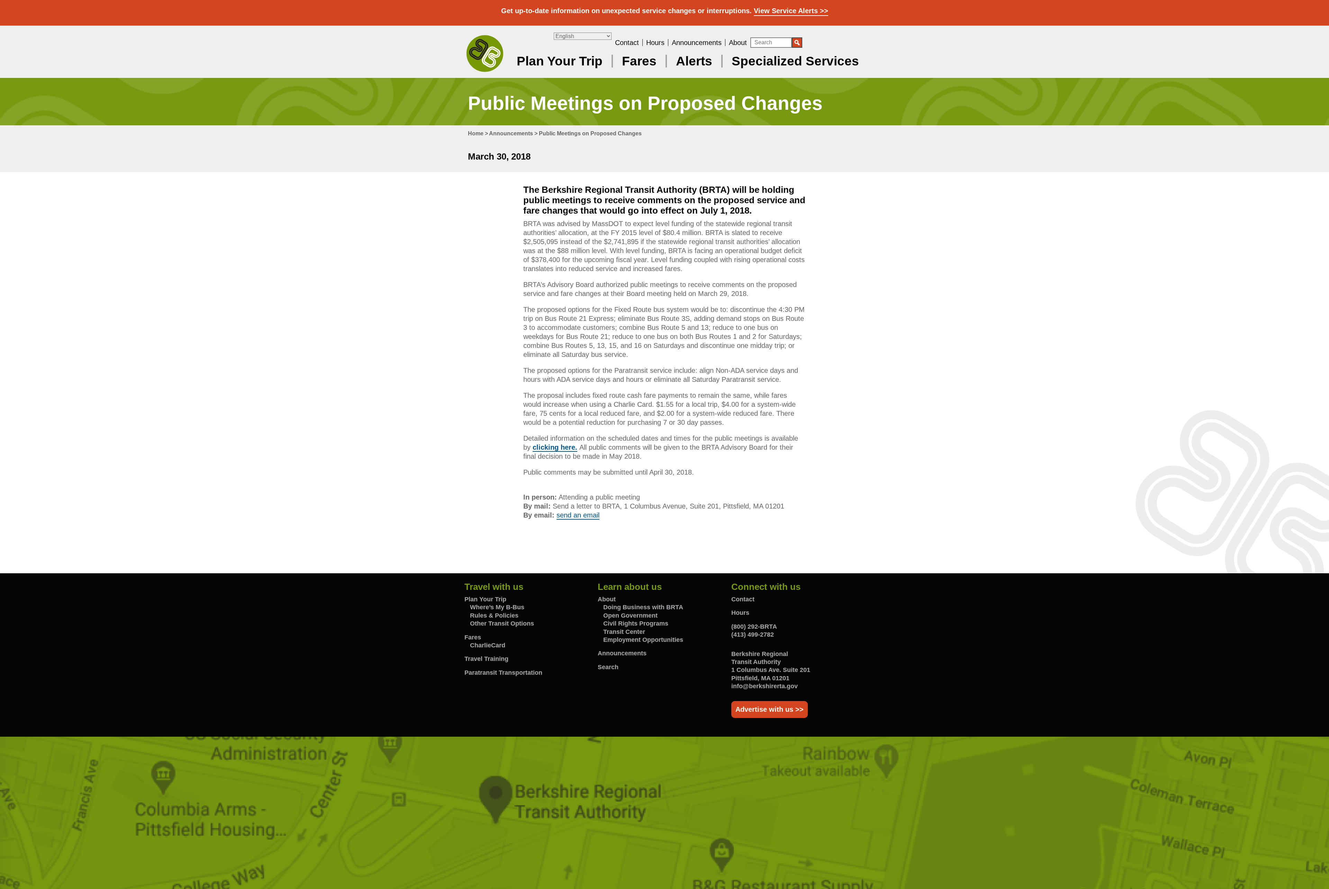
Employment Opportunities (643, 639)
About (738, 42)
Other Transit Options (502, 623)
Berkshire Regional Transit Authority (484, 53)
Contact (627, 42)
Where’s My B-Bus (497, 607)
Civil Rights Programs (635, 623)
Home (475, 133)
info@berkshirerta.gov (764, 686)
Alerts (694, 61)
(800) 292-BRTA (754, 626)
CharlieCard (487, 645)
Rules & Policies (494, 615)
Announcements (697, 42)
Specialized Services (795, 61)
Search (608, 667)
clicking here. (555, 447)
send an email (578, 515)
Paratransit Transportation (503, 672)
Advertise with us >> (769, 709)
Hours (655, 42)
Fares (639, 61)
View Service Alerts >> (791, 11)
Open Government (630, 615)
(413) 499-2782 (752, 634)
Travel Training (486, 658)
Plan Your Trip (560, 61)
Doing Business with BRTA (643, 607)
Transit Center (624, 631)
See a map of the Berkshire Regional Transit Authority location (664, 813)
